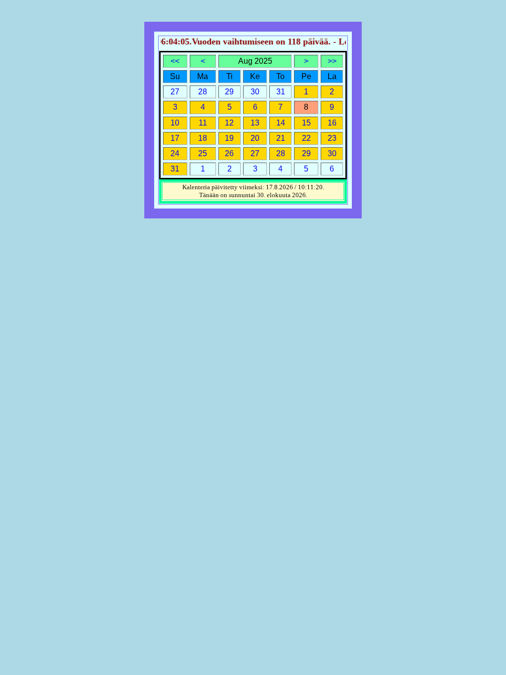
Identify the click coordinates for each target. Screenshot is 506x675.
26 (229, 153)
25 (202, 153)
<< (174, 61)
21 (280, 138)
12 (229, 123)
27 (255, 153)
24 (174, 153)
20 (255, 138)
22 (306, 138)
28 (280, 153)
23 (332, 138)
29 (306, 153)
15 (306, 123)
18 (202, 138)
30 (332, 153)
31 (174, 169)
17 (174, 138)
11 (203, 123)
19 (229, 138)
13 (255, 123)
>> (332, 61)
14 (280, 123)
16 (332, 123)
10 (174, 123)
